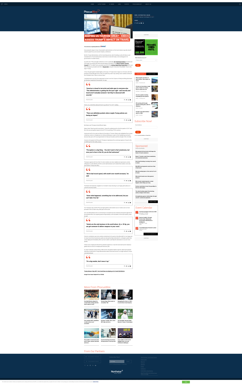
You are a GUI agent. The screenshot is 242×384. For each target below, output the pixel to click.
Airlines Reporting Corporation (119, 65)
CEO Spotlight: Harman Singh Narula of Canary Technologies (125, 321)
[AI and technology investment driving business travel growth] (108, 333)
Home (92, 4)
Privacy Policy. (148, 135)
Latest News (102, 4)
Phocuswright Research (93, 356)
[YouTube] (95, 365)
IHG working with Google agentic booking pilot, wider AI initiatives (143, 105)
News (136, 15)
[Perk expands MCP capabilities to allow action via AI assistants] (91, 314)
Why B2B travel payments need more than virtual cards (145, 167)
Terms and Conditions (141, 135)
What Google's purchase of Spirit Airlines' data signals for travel (143, 79)
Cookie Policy (95, 381)
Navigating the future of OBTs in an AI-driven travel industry (125, 302)
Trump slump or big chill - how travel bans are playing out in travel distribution (104, 271)
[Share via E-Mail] (141, 23)
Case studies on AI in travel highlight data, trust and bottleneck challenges (124, 341)
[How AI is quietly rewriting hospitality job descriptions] (154, 97)
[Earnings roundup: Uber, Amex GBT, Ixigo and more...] (108, 314)
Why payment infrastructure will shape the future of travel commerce (145, 152)
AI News (111, 4)
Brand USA (106, 67)
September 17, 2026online (143, 224)
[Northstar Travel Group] (117, 371)
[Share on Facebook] (135, 23)
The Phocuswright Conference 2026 (147, 211)
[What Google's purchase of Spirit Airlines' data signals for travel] (154, 80)
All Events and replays (150, 233)
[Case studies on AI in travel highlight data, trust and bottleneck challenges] (125, 333)
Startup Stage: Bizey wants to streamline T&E (108, 302)
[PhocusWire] (92, 11)
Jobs (119, 4)
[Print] (143, 23)
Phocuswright (137, 4)
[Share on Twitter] (137, 23)
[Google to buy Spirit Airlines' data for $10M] (154, 114)
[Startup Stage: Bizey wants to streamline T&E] (108, 295)
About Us (148, 4)
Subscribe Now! (114, 357)
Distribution (142, 15)
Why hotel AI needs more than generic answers (144, 177)
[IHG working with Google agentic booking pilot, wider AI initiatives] (154, 105)
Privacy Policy (124, 364)
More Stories (153, 201)
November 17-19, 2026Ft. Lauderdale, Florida (143, 214)
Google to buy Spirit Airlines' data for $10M (142, 112)
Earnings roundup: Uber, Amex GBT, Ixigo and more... (108, 321)
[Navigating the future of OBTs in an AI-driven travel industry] (125, 295)
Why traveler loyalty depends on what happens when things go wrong (144, 182)
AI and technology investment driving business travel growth (108, 340)
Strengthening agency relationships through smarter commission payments (146, 197)
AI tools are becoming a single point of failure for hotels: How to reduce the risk (143, 88)
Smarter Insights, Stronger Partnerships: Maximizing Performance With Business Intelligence (146, 220)
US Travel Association (119, 61)
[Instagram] (90, 365)
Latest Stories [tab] (152, 73)
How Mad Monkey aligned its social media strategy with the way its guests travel (91, 303)
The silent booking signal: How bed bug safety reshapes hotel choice (144, 192)
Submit (128, 361)
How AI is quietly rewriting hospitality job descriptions (142, 95)
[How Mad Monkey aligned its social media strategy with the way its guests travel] (91, 295)
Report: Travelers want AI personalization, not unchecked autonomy (145, 157)
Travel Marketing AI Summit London (147, 227)
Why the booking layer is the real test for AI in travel (145, 172)
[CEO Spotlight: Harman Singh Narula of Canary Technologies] (125, 314)
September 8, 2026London (143, 230)
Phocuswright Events (93, 361)
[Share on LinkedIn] (139, 23)
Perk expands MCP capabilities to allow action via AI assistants (91, 322)
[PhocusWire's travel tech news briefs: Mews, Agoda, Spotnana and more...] (91, 333)
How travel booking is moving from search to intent (145, 162)
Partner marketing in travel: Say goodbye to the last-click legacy (145, 187)
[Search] (240, 4)
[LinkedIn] (87, 365)
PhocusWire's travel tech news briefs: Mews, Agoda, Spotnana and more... (91, 341)
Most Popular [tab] (140, 73)
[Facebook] (85, 365)
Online (148, 15)
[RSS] (93, 365)
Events (127, 4)
